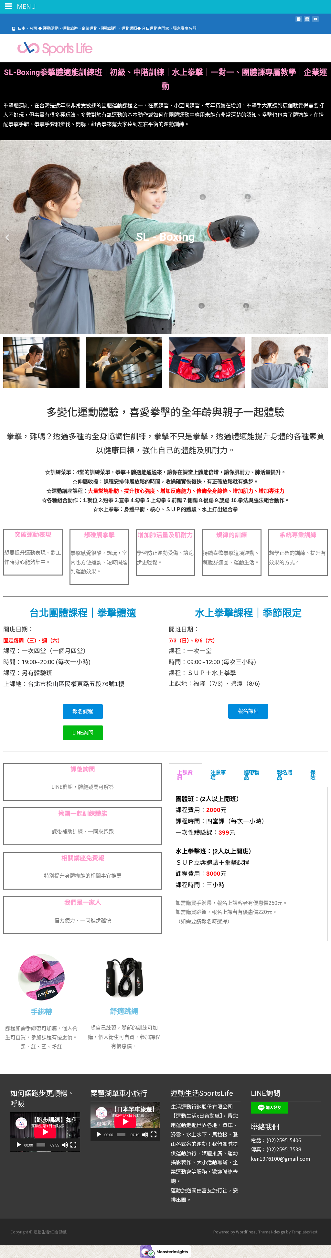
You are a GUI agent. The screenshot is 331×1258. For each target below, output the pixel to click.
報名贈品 (285, 775)
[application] (45, 1132)
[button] (163, 329)
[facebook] (298, 22)
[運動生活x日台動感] (49, 47)
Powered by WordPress (234, 1231)
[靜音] (65, 1145)
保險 (312, 775)
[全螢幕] (73, 1145)
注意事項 (218, 775)
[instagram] (307, 22)
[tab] (185, 775)
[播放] (19, 1145)
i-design (278, 1231)
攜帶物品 (251, 775)
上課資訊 (185, 775)
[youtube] (315, 22)
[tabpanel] (248, 864)
